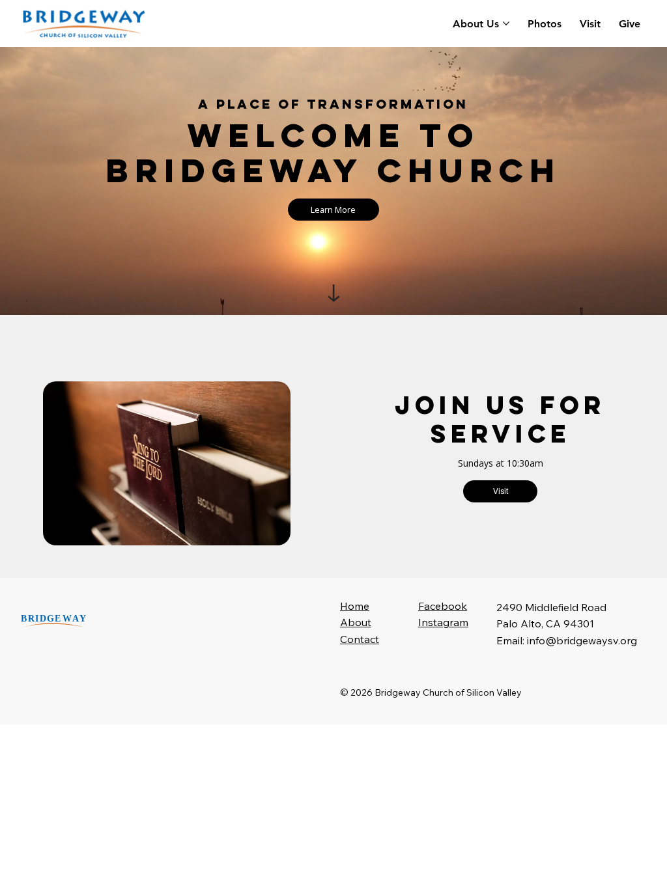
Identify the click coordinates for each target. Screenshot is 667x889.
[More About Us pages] (506, 23)
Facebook (442, 605)
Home (354, 605)
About (355, 622)
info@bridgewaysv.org (582, 640)
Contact (359, 639)
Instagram (443, 622)
